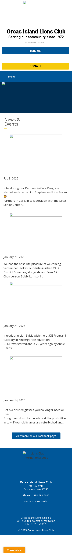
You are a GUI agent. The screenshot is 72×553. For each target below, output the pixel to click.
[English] (63, 57)
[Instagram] (41, 507)
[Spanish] (67, 57)
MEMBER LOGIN (34, 42)
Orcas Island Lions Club (36, 31)
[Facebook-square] (31, 507)
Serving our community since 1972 (36, 37)
